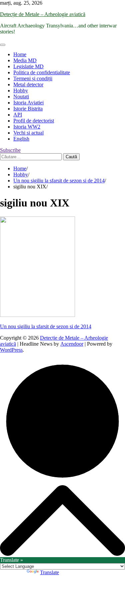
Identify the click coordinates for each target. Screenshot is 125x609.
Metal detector (28, 84)
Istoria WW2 (26, 126)
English (21, 139)
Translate (49, 572)
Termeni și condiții (32, 78)
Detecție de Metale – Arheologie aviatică (42, 14)
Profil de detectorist (33, 120)
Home (19, 54)
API (17, 114)
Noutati (21, 96)
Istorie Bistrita (28, 108)
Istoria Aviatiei (28, 102)
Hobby (20, 90)
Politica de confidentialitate (41, 72)
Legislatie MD (28, 66)
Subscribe (10, 150)
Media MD (25, 60)
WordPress (11, 350)
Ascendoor (71, 344)
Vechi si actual (28, 133)
